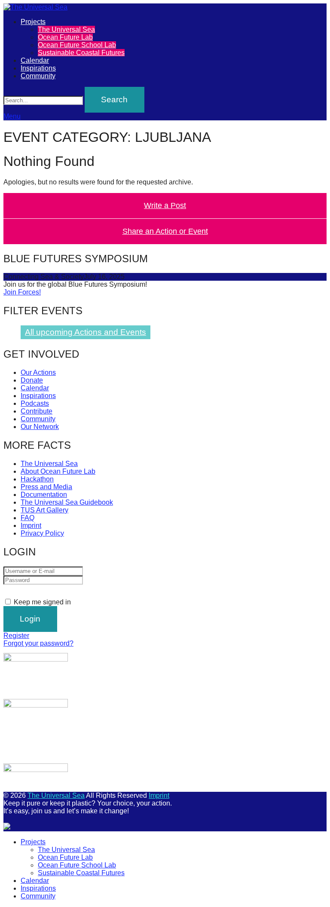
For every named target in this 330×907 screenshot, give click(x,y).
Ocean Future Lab (65, 37)
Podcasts (35, 403)
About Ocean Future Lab (58, 471)
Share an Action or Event (165, 231)
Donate (32, 380)
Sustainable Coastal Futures (81, 52)
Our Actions (38, 372)
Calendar (35, 60)
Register (16, 635)
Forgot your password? (38, 643)
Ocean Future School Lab (77, 45)
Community (38, 76)
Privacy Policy (42, 533)
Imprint (31, 525)
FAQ (27, 517)
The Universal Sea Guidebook (67, 502)
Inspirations (38, 68)
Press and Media (46, 486)
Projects (33, 21)
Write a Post (165, 205)
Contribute (36, 411)
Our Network (40, 426)
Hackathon (37, 479)
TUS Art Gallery (44, 510)
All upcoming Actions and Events (85, 332)
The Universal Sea (66, 29)
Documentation (44, 494)
